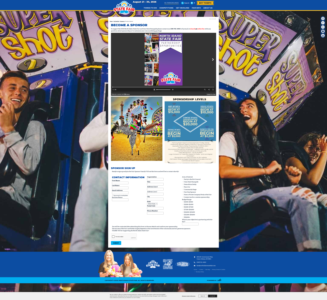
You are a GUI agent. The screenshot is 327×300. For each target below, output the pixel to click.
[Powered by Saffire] (219, 280)
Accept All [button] (212, 296)
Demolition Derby (190, 184)
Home (111, 21)
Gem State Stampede (191, 182)
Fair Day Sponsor (190, 192)
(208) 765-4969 (201, 262)
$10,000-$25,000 (189, 212)
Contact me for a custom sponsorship (196, 197)
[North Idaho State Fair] (124, 7)
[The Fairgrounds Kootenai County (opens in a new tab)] (182, 264)
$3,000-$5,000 (188, 204)
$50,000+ (187, 217)
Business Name (117, 197)
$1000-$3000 (188, 202)
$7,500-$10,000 (189, 209)
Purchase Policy (200, 271)
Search (186, 3)
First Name (116, 180)
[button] (136, 129)
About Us (207, 8)
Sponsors (122, 21)
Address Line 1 (152, 187)
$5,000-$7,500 (188, 207)
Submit (116, 243)
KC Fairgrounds (171, 3)
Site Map (207, 269)
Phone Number (152, 211)
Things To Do (150, 8)
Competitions (166, 8)
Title (148, 182)
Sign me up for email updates (121, 195)
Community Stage (190, 189)
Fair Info (196, 8)
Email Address (117, 190)
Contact (201, 269)
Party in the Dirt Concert (192, 179)
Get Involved (182, 8)
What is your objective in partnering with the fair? (197, 220)
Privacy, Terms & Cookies (218, 269)
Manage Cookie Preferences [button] (188, 296)
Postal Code (151, 206)
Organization (152, 177)
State (149, 201)
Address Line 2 (152, 192)
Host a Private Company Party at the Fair (198, 194)
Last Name (115, 185)
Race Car (187, 187)
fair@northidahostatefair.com (206, 265)
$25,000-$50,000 (189, 215)
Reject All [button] (203, 296)
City (148, 196)
